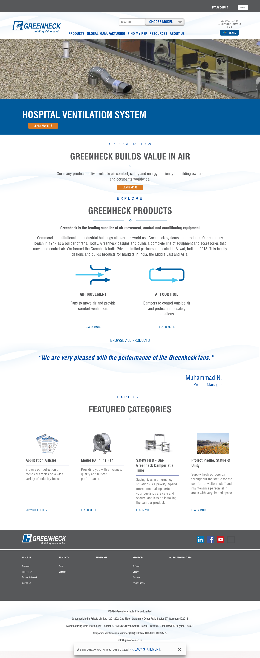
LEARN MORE (41, 125)
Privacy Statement (29, 577)
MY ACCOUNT (220, 7)
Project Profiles (139, 583)
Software (136, 566)
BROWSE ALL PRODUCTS (130, 340)
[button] (164, 21)
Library (135, 572)
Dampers (62, 572)
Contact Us (26, 583)
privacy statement (145, 649)
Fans (61, 566)
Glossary (136, 577)
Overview (26, 566)
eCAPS (232, 32)
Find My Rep (137, 33)
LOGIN (242, 7)
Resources (158, 33)
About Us (177, 33)
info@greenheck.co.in (130, 640)
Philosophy (26, 572)
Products (76, 33)
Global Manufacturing (106, 33)
